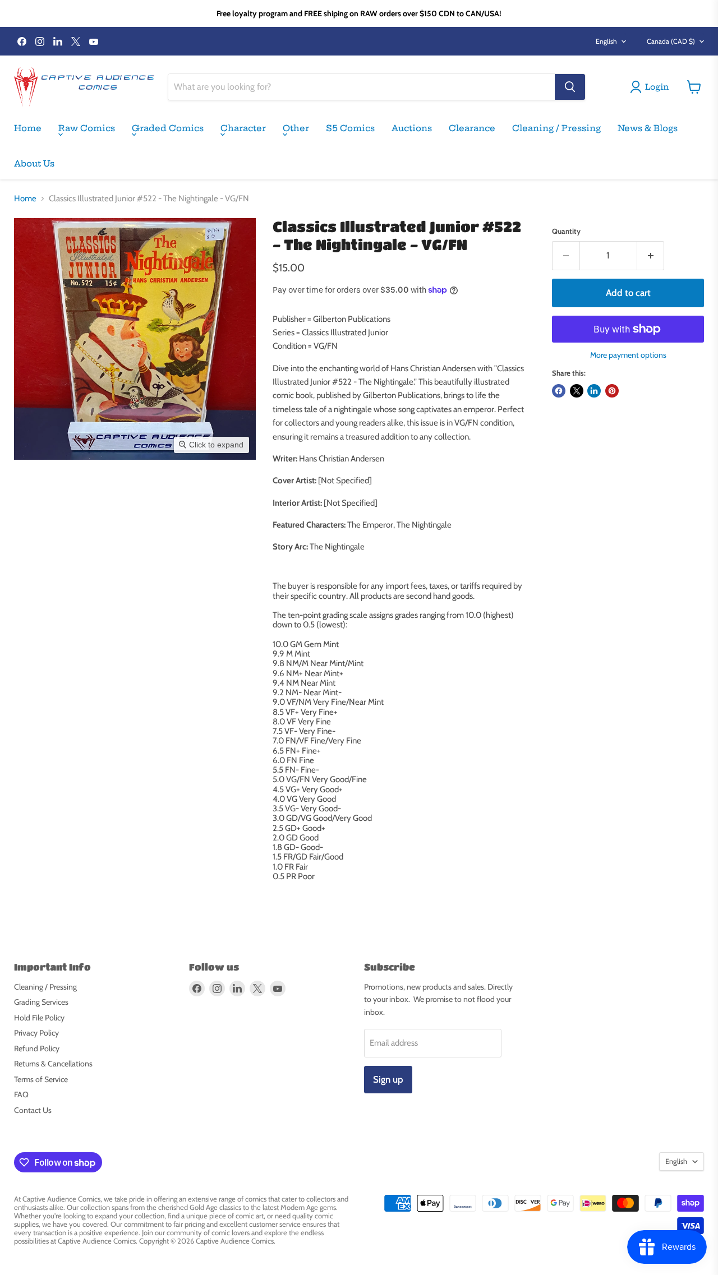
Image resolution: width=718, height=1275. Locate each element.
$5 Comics (350, 128)
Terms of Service (41, 1079)
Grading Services (41, 1002)
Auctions (412, 128)
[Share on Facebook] (558, 391)
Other (296, 128)
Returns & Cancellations (53, 1064)
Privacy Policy (36, 1033)
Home (28, 128)
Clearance (472, 128)
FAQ (21, 1094)
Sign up (388, 1079)
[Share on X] (576, 391)
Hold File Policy (39, 1018)
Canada (671, 41)
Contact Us (33, 1110)
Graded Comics (168, 128)
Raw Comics (86, 128)
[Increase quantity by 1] (651, 255)
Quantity (566, 231)
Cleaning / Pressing (556, 128)
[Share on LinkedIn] (594, 391)
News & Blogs (648, 128)
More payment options (628, 354)
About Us (34, 163)
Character (243, 128)
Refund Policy (36, 1048)
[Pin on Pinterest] (612, 391)
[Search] (570, 87)
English (606, 41)
